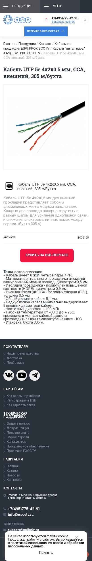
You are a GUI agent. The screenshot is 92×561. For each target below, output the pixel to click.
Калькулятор (16, 441)
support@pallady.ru (23, 529)
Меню (58, 6)
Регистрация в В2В (21, 400)
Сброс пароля (18, 437)
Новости (13, 475)
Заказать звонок (63, 22)
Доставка (14, 358)
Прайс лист (15, 363)
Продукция (22, 6)
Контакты (14, 480)
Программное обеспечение (28, 446)
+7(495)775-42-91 (65, 18)
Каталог (45, 44)
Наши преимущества (23, 353)
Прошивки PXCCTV (21, 451)
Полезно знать (18, 433)
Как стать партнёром (23, 396)
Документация (18, 428)
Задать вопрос (19, 423)
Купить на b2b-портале (47, 255)
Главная (9, 44)
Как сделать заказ (21, 405)
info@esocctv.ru (20, 514)
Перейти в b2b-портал (43, 31)
